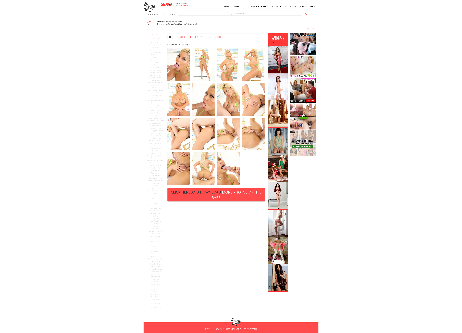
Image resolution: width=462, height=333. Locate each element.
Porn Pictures (155, 80)
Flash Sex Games (155, 236)
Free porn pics (155, 88)
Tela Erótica (155, 239)
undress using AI (155, 165)
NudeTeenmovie (155, 148)
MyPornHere (155, 55)
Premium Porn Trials (155, 118)
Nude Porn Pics (155, 168)
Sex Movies (155, 62)
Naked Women (155, 67)
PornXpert (155, 279)
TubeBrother (155, 173)
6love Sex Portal (155, 241)
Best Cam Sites (155, 264)
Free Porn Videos (155, 110)
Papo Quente (155, 234)
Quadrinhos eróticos (155, 231)
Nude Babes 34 (155, 123)
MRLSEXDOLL (155, 267)
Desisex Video (155, 261)
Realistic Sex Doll (155, 153)
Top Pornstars (155, 249)
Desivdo (155, 219)
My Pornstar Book (155, 73)
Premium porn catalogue (155, 201)
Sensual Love (155, 254)
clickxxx (155, 196)
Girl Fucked (155, 229)
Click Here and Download (216, 195)
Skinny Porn (155, 224)
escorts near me (155, 126)
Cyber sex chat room (155, 90)
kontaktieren (250, 329)
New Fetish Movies (155, 45)
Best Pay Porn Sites (155, 178)
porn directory (155, 287)
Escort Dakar (155, 299)
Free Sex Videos (155, 108)
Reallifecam (155, 216)
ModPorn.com (155, 277)
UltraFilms (155, 105)
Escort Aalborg (155, 251)
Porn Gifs (155, 47)
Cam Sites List (155, 146)
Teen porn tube (155, 211)
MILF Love (155, 115)
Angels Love (155, 85)
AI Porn (155, 282)
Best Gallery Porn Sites (155, 259)
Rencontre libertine (155, 93)
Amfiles (155, 193)
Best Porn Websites (155, 151)
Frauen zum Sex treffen (155, 206)
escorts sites (155, 284)
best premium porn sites (155, 100)
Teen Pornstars (155, 244)
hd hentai (155, 203)
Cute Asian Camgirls (155, 95)
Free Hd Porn (155, 198)
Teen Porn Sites (155, 170)
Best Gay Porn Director (155, 83)
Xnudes (155, 226)
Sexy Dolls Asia (155, 133)
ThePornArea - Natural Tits (155, 121)
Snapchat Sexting (155, 272)
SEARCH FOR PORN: (162, 14)
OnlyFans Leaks (155, 213)
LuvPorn (155, 186)
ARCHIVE (310, 29)
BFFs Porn (155, 98)
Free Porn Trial (155, 274)
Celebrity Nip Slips (155, 78)
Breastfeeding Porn (155, 42)
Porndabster (155, 103)
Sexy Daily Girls (155, 307)
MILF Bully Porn (155, 143)
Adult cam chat (155, 128)
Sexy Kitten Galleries (155, 70)
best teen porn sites (155, 136)
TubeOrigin (155, 183)
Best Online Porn (155, 138)
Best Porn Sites (155, 113)
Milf (190, 44)
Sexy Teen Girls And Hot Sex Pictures (155, 157)
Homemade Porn (155, 50)
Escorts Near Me (155, 52)
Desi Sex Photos (155, 208)
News (208, 329)
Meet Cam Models (155, 141)
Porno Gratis (155, 60)
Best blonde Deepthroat (155, 160)
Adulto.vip (155, 246)
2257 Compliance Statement (227, 329)
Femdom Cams (155, 256)
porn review (155, 294)
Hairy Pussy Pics (155, 221)
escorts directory (155, 289)
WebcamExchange (155, 269)
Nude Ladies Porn (155, 163)
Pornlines (155, 188)
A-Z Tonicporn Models (155, 131)
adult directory (155, 292)
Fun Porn (155, 57)
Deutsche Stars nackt (155, 191)
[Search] (306, 14)
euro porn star (155, 65)
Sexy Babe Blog (155, 75)
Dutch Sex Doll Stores (155, 181)
